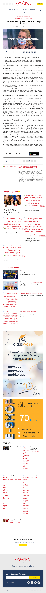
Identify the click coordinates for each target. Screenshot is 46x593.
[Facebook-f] (4, 4)
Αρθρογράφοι (32, 9)
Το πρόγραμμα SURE (35, 475)
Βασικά (11, 9)
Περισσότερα (22, 12)
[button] (40, 11)
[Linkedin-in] (13, 4)
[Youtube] (10, 4)
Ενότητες (24, 9)
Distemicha (10, 590)
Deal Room (17, 9)
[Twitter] (7, 4)
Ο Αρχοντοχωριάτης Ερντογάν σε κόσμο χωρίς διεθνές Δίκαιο (32, 240)
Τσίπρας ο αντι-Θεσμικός (15, 446)
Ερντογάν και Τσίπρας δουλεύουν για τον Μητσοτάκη (35, 448)
